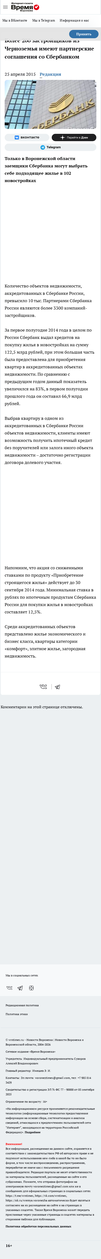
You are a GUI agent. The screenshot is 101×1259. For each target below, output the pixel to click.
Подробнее (32, 1132)
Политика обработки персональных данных (38, 1226)
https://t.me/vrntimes (19, 1195)
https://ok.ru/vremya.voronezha (26, 1200)
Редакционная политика (22, 1005)
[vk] (43, 686)
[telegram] (59, 686)
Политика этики (17, 1014)
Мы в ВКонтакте (14, 20)
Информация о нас (74, 20)
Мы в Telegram (43, 20)
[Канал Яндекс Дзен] (74, 137)
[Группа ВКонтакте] (27, 137)
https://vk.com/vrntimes (50, 1195)
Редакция (50, 74)
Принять (83, 34)
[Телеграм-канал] (50, 147)
